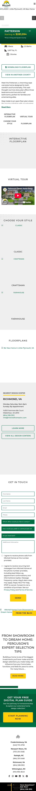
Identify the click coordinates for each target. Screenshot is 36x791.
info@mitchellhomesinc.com (14, 418)
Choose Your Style (10, 122)
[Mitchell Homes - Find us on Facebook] (9, 776)
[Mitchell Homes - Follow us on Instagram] (12, 776)
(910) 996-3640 (19, 772)
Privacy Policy (9, 590)
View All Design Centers (18, 436)
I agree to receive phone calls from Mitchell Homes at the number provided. (18, 558)
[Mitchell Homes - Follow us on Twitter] (23, 776)
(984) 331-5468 (18, 758)
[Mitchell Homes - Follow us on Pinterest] (26, 776)
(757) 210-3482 (18, 752)
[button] (34, 18)
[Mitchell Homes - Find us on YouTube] (16, 776)
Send (18, 598)
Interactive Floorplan (9, 115)
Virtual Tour (26, 117)
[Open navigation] (35, 4)
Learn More (18, 428)
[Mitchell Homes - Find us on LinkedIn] (20, 776)
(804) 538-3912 (8, 415)
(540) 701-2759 (19, 745)
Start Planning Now (18, 717)
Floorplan (26, 124)
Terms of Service (25, 590)
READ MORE (18, 676)
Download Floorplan (19, 67)
